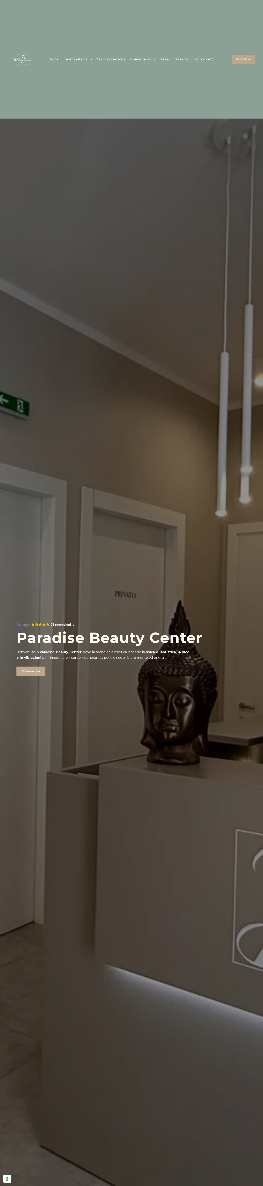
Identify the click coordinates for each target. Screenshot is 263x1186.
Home (53, 59)
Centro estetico (76, 59)
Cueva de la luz (143, 59)
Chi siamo (181, 59)
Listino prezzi (204, 59)
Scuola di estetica (111, 59)
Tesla (164, 59)
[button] (78, 59)
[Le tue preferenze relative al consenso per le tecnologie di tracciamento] (7, 1179)
